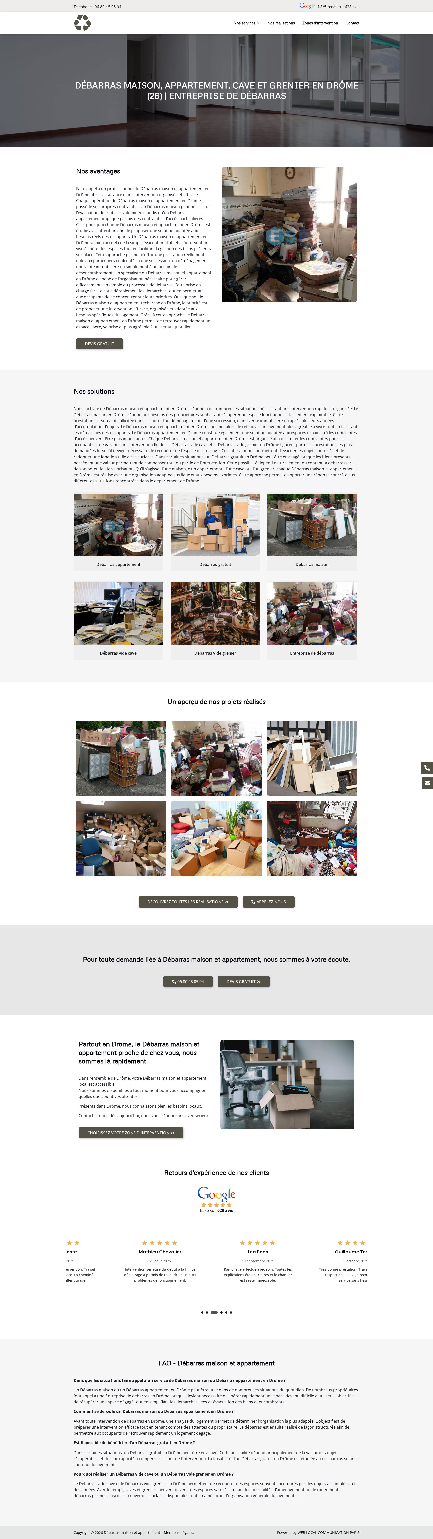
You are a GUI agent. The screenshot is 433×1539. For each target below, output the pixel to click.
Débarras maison (312, 564)
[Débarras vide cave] (118, 613)
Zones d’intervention (320, 23)
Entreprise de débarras (312, 653)
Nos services (244, 23)
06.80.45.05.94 (108, 6)
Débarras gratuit (215, 564)
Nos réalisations (281, 23)
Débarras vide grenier (215, 653)
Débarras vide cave (118, 653)
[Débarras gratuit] (215, 525)
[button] (202, 1312)
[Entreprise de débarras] (312, 613)
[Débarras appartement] (118, 525)
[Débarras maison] (312, 525)
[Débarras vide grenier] (215, 613)
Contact (352, 23)
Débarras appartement (118, 564)
